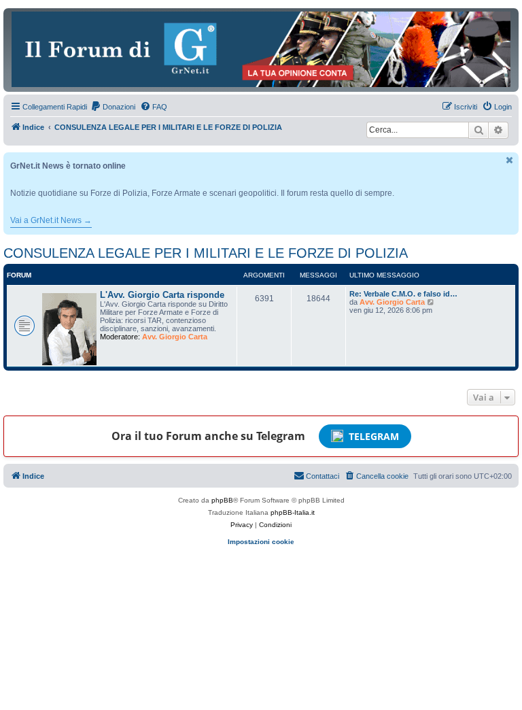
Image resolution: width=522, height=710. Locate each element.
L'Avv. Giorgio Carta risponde (162, 295)
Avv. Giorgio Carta (174, 337)
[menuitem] (112, 107)
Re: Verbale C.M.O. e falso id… (403, 294)
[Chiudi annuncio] (510, 160)
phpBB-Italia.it (293, 512)
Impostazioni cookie (261, 541)
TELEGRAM (374, 436)
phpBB (222, 500)
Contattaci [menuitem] (322, 476)
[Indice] (261, 49)
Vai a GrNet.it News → (51, 220)
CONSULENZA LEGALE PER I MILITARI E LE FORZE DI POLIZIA (205, 253)
